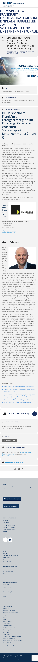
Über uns (5, 553)
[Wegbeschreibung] (34, 413)
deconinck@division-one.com (10, 456)
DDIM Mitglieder (7, 585)
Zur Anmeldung (9, 440)
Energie (5, 615)
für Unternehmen (8, 571)
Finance (5, 617)
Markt (4, 569)
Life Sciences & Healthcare (10, 628)
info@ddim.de (11, 529)
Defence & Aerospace (9, 610)
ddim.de (5, 531)
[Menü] (32, 3)
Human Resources (8, 621)
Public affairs (6, 557)
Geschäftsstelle (7, 562)
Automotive (6, 608)
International (6, 623)
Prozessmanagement (9, 638)
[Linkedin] (5, 540)
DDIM (4, 551)
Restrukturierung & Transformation (13, 641)
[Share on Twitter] (15, 468)
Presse (5, 560)
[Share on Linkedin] (18, 468)
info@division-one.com (9, 231)
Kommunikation (7, 625)
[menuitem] (32, 3)
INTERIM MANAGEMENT (10, 567)
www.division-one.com (8, 233)
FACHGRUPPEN (7, 606)
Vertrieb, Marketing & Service (11, 645)
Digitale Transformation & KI (10, 613)
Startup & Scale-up (8, 643)
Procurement (6, 634)
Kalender (9, 462)
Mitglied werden (7, 587)
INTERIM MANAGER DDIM (10, 583)
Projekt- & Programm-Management (12, 636)
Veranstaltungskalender (10, 592)
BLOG (4, 597)
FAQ (4, 573)
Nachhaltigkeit (7, 630)
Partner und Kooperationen (10, 555)
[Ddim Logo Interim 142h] (16, 3)
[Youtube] (10, 540)
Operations (6, 632)
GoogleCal (19, 462)
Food (4, 619)
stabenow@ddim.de (26, 452)
